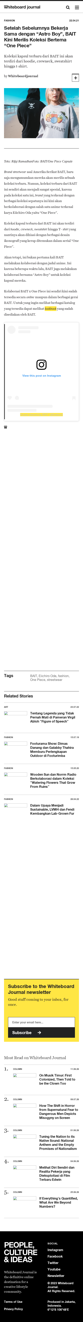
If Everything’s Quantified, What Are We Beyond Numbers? (58, 1202)
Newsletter (56, 1276)
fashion (63, 676)
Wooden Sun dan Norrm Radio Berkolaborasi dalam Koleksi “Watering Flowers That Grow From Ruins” (53, 780)
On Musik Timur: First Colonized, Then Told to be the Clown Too (57, 1079)
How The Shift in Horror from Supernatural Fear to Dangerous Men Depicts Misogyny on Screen (58, 1112)
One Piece (37, 680)
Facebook (55, 1256)
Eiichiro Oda (47, 676)
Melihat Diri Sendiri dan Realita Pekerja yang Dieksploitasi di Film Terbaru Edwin (56, 1173)
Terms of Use (13, 1301)
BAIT (33, 676)
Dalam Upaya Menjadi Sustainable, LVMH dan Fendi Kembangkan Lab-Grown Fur (52, 809)
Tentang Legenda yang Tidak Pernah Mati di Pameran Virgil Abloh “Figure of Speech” (52, 717)
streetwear (54, 680)
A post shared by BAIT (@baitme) (41, 414)
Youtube (54, 1269)
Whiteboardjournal (23, 76)
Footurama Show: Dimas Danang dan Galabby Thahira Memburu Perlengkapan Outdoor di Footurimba (52, 750)
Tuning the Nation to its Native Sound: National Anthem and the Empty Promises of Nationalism (58, 1142)
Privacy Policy (13, 1309)
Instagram (55, 1250)
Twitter (53, 1263)
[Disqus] (41, 500)
